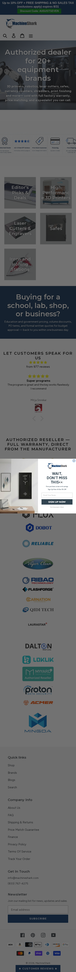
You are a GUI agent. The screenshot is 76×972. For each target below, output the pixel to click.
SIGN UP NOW (57, 501)
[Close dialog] (74, 460)
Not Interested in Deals (57, 507)
